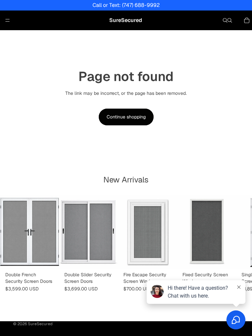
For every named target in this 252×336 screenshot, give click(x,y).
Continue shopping (126, 117)
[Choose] (49, 259)
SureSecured (40, 323)
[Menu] (7, 20)
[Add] (226, 259)
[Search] (225, 20)
